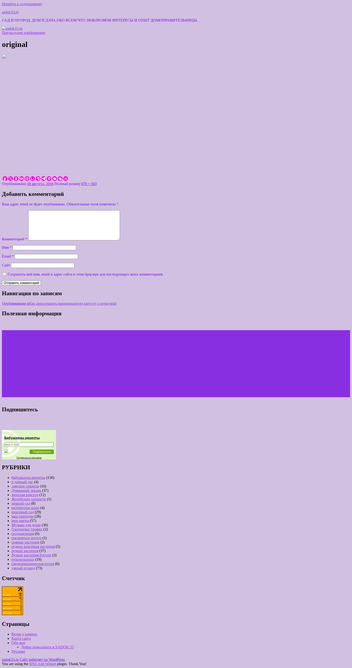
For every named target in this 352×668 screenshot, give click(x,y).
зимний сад (20, 503)
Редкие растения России (31, 555)
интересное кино (25, 508)
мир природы (22, 516)
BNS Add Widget (42, 664)
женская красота (24, 495)
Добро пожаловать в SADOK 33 (47, 647)
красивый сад (22, 512)
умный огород (23, 568)
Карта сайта (21, 638)
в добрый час (22, 482)
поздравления (22, 534)
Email (8, 256)
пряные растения (25, 542)
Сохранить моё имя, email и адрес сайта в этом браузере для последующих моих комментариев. (86, 274)
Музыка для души (26, 525)
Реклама (18, 651)
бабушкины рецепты (28, 478)
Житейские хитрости (28, 499)
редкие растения (24, 551)
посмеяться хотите (26, 538)
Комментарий (14, 239)
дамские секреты (25, 486)
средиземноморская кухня (32, 564)
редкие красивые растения (33, 546)
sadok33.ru (10, 12)
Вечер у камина (24, 634)
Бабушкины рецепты (22, 438)
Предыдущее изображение (23, 33)
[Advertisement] (145, 363)
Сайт (6, 265)
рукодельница (22, 559)
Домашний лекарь (26, 490)
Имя (7, 247)
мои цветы (20, 521)
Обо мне (18, 643)
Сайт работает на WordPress (42, 659)
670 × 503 (89, 184)
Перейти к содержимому (22, 4)
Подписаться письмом (29, 457)
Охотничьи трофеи (26, 529)
